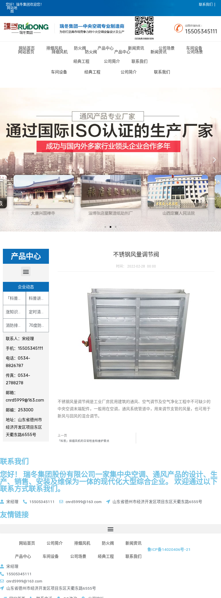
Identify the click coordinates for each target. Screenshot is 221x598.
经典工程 (92, 72)
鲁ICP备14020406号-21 (168, 549)
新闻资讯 (158, 51)
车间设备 (59, 72)
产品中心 (122, 51)
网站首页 (26, 51)
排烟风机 (60, 51)
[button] (105, 227)
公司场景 (195, 51)
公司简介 (129, 72)
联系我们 (162, 72)
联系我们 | (207, 5)
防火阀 (91, 51)
